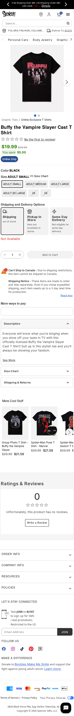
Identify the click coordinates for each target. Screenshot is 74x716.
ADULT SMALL (12, 184)
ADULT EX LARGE (14, 193)
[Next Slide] (67, 82)
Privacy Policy (29, 697)
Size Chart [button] (41, 176)
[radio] (12, 221)
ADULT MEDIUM (36, 184)
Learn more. (52, 669)
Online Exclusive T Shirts (36, 119)
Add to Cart (50, 254)
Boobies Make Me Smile (32, 664)
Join (64, 632)
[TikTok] (22, 649)
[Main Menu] (68, 14)
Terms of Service (9, 697)
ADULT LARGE (60, 184)
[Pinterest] (31, 649)
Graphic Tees (10, 119)
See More (9, 360)
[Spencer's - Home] (9, 14)
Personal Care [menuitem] (18, 40)
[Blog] (40, 649)
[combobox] (37, 23)
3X (45, 193)
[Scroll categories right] (71, 39)
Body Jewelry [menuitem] (42, 40)
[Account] (49, 14)
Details (46, 5)
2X (33, 193)
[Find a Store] (41, 14)
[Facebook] (4, 649)
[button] (37, 78)
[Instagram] (13, 649)
